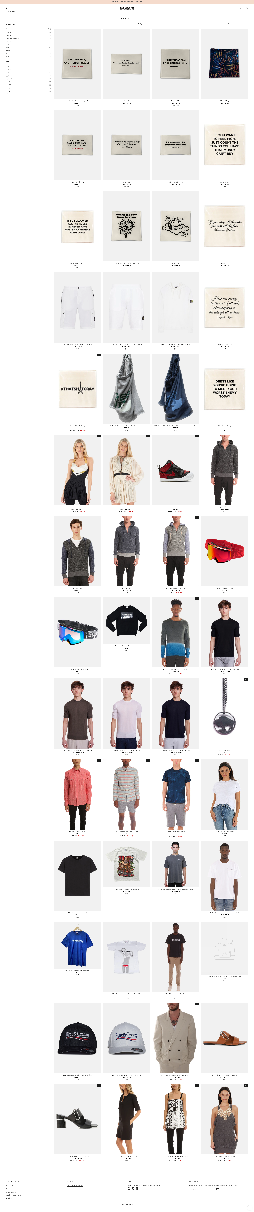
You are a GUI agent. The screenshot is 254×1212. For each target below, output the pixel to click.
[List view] (57, 24)
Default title (176, 175)
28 (73, 337)
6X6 (178, 93)
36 (220, 1067)
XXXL (234, 662)
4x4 (75, 418)
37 (224, 1067)
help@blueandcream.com (75, 1185)
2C (173, 499)
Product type (10, 24)
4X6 (127, 93)
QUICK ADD (77, 97)
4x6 (77, 175)
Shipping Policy (11, 1192)
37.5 (229, 1067)
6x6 (125, 175)
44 (175, 1067)
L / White (126, 882)
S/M (76, 1067)
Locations (9, 1198)
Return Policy (10, 1189)
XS (118, 418)
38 (77, 499)
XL (134, 418)
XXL (128, 337)
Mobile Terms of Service (13, 1195)
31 (81, 337)
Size (7, 62)
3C (177, 499)
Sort (229, 24)
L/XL (79, 1067)
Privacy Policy (10, 1186)
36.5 (77, 1149)
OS (224, 581)
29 (77, 337)
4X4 (78, 93)
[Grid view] (54, 24)
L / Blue (77, 963)
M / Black (126, 638)
